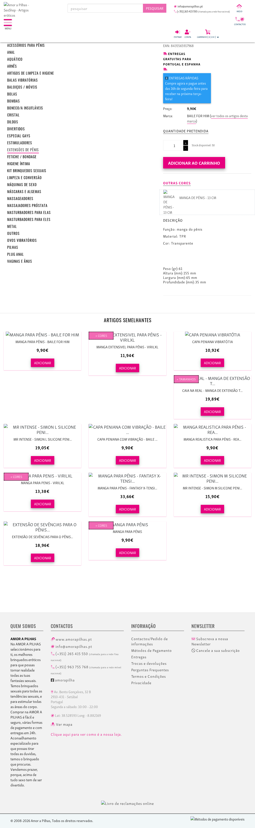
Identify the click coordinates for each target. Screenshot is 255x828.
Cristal (13, 114)
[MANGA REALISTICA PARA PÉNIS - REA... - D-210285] (212, 429)
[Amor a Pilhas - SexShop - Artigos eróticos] (21, 10)
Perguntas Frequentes (150, 670)
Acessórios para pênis (26, 45)
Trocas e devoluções (149, 663)
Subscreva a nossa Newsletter (209, 641)
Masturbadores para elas (29, 212)
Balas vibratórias (22, 80)
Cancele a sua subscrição (217, 650)
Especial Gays (18, 135)
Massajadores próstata (27, 205)
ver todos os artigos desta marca (217, 118)
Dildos (12, 121)
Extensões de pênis (23, 149)
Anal (11, 52)
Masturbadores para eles (29, 219)
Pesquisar (154, 8)
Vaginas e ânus (19, 261)
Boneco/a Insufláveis (25, 107)
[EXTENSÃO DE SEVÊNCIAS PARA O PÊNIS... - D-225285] (42, 526)
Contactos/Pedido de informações (149, 641)
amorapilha (64, 680)
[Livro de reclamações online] (127, 802)
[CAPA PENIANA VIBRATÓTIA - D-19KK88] (212, 334)
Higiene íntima (18, 163)
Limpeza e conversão (24, 177)
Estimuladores (19, 142)
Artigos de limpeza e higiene (30, 73)
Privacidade (141, 682)
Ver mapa (63, 724)
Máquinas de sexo (22, 184)
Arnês (12, 66)
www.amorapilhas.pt (73, 639)
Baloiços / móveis (22, 87)
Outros (13, 233)
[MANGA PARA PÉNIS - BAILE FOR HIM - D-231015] (42, 334)
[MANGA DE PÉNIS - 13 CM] (169, 201)
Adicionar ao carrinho (194, 162)
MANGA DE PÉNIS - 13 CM (197, 197)
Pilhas (12, 247)
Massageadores (20, 198)
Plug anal (15, 254)
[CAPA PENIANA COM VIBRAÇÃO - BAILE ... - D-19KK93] (127, 429)
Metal (12, 226)
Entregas (138, 657)
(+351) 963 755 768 (86, 669)
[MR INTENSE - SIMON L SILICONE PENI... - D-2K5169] (42, 429)
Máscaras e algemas (24, 191)
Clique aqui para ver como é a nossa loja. (86, 734)
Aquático (15, 59)
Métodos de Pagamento (151, 650)
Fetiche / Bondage (22, 156)
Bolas (12, 94)
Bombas (13, 101)
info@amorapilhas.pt (73, 646)
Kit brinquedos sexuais (26, 170)
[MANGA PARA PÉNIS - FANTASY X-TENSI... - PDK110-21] (127, 478)
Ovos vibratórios (22, 240)
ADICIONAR (42, 362)
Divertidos (16, 128)
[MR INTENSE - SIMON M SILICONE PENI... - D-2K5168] (212, 478)
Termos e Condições (148, 676)
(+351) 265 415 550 (85, 656)
